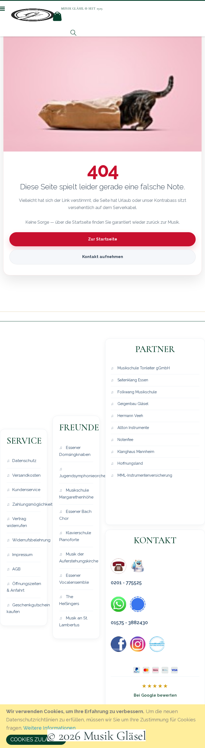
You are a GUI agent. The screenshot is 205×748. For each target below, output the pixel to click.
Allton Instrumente (132, 428)
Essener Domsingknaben (74, 451)
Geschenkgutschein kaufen (24, 608)
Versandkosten (26, 475)
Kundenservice (26, 489)
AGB (16, 569)
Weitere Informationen (49, 728)
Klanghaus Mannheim (135, 451)
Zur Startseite (102, 239)
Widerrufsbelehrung (26, 540)
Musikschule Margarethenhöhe (76, 494)
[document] (103, 726)
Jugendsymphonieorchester (76, 475)
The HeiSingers (69, 600)
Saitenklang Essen (132, 380)
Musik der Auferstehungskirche (76, 557)
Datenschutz (24, 460)
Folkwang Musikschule (136, 392)
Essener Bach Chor (75, 515)
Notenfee (124, 440)
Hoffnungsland (129, 463)
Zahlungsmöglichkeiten (26, 504)
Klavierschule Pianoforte (75, 536)
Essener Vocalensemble (74, 579)
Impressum (22, 554)
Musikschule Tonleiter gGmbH (143, 368)
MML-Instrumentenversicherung (144, 475)
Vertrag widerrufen (17, 522)
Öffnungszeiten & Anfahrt (24, 587)
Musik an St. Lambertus (73, 621)
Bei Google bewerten (155, 695)
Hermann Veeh (129, 416)
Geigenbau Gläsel (132, 404)
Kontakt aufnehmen (102, 256)
